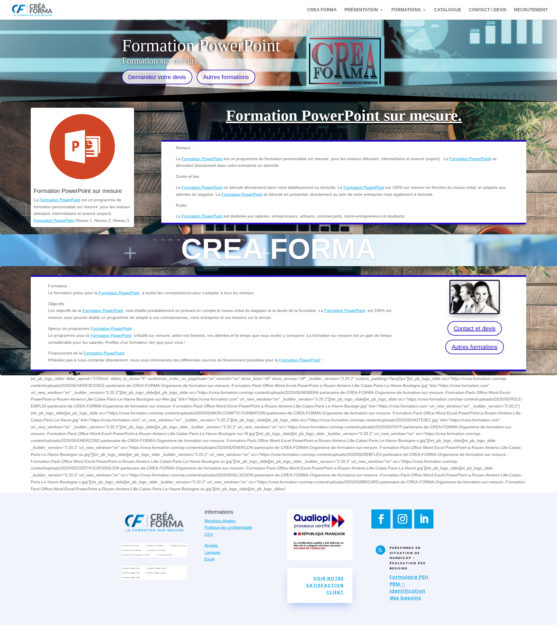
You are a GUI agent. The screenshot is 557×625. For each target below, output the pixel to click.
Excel (209, 559)
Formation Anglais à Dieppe (156, 573)
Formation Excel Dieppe (154, 546)
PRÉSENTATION (361, 10)
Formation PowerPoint (59, 200)
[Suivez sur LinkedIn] (423, 519)
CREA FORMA (322, 10)
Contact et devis (474, 328)
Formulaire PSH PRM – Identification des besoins (409, 587)
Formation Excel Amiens (156, 550)
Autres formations (226, 77)
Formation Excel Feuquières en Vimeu (136, 555)
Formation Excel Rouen (130, 546)
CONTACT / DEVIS (488, 10)
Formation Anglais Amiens (156, 568)
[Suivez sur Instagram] (402, 519)
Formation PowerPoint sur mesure (78, 191)
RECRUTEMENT (531, 10)
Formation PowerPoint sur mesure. (344, 115)
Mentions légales (220, 520)
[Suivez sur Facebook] (380, 519)
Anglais (211, 545)
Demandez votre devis (157, 77)
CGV (209, 534)
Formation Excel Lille (164, 555)
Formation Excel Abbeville (131, 550)
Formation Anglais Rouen (131, 568)
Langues (212, 552)
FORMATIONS (406, 10)
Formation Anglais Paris (131, 573)
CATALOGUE (447, 10)
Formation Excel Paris (178, 546)
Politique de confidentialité (228, 527)
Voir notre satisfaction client (325, 585)
